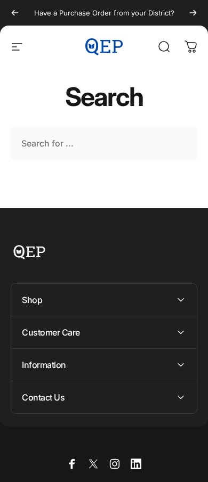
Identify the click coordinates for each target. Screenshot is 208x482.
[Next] (193, 13)
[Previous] (15, 13)
